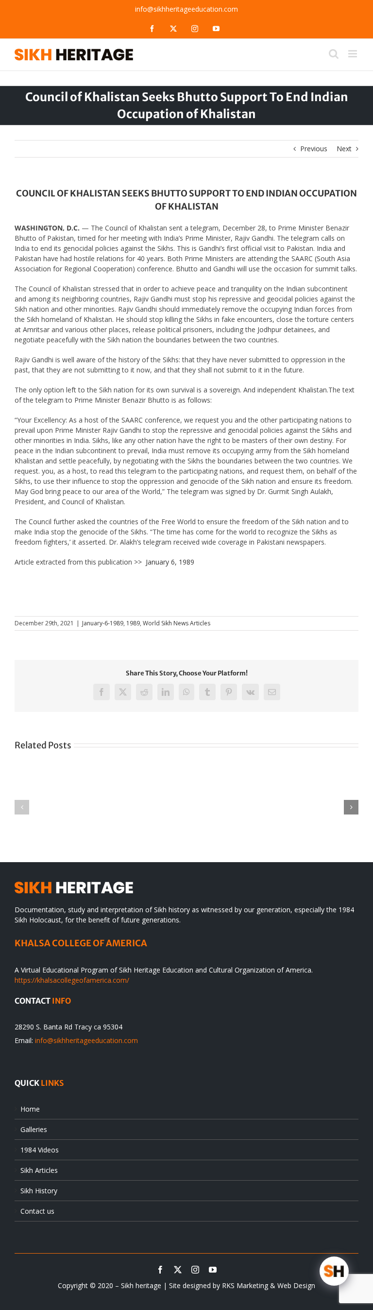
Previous (313, 148)
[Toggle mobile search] (334, 54)
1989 (133, 623)
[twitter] (178, 1270)
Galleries (33, 1129)
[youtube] (213, 1270)
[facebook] (160, 1270)
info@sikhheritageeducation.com (186, 9)
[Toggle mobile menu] (353, 54)
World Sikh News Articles (176, 623)
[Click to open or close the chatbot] (334, 1271)
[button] (22, 807)
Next (344, 148)
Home (30, 1109)
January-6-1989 (102, 623)
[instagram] (195, 1270)
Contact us (37, 1211)
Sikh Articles (39, 1170)
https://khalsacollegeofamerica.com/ (72, 980)
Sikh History (38, 1190)
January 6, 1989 (170, 561)
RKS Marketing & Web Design (268, 1285)
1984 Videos (39, 1149)
